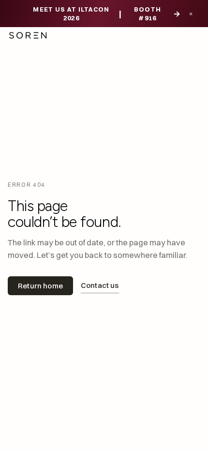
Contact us (100, 285)
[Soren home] (28, 35)
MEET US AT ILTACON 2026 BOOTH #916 (107, 13)
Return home (40, 285)
